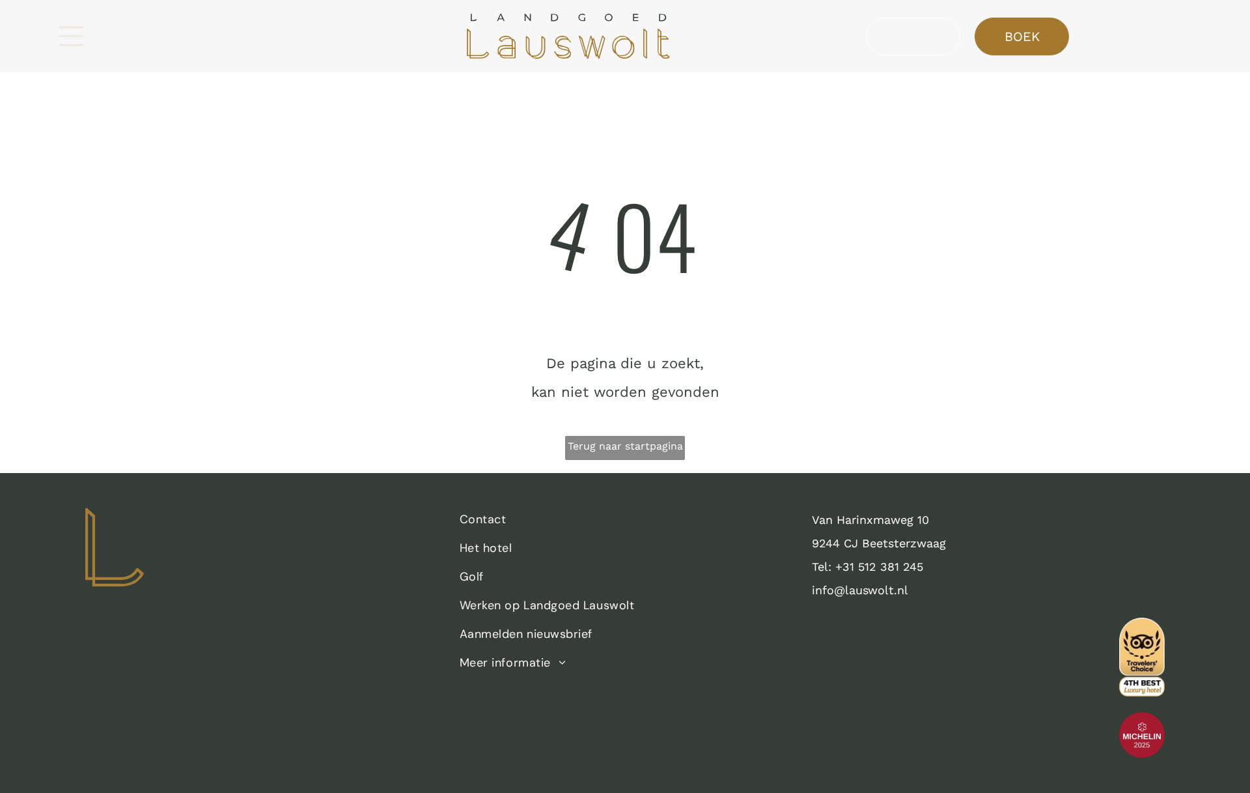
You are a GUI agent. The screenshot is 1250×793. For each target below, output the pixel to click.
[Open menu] (71, 36)
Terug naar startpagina (625, 446)
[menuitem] (622, 522)
